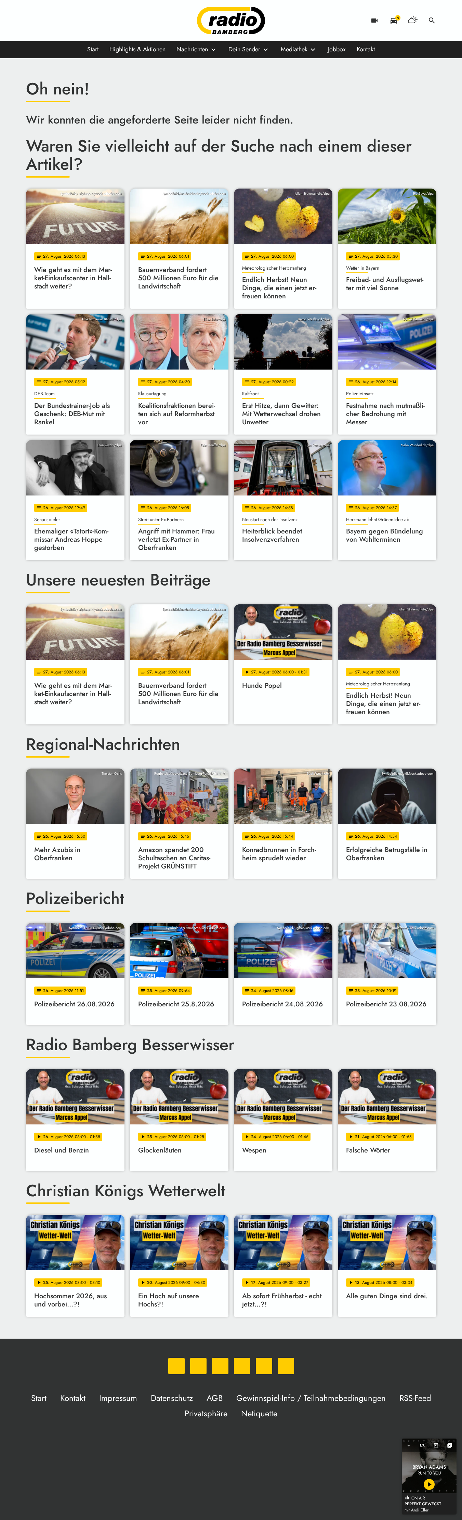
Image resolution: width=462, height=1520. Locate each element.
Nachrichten (192, 49)
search (432, 20)
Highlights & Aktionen (137, 49)
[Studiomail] (87, 20)
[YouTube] (74, 20)
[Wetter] (413, 20)
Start (92, 49)
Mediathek (294, 49)
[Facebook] (46, 20)
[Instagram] (60, 20)
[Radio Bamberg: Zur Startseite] (231, 20)
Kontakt (366, 49)
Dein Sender (244, 49)
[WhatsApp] (33, 20)
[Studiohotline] (101, 20)
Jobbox (337, 49)
